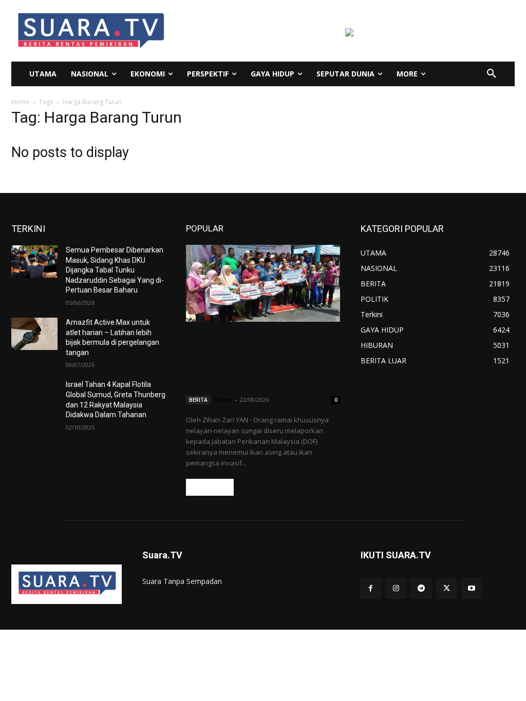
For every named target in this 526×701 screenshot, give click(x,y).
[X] (447, 588)
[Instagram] (396, 588)
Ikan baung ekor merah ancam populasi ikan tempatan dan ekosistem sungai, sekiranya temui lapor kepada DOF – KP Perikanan (256, 360)
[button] (491, 74)
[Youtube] (472, 588)
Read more (210, 487)
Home (20, 102)
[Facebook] (371, 588)
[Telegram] (421, 588)
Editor (224, 399)
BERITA (198, 399)
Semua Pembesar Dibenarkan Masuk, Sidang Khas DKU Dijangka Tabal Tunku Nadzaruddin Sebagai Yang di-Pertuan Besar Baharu (115, 270)
